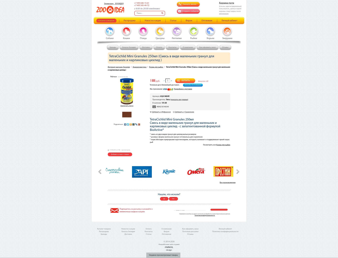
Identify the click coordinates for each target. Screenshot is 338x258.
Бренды (113, 47)
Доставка (146, 47)
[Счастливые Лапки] (115, 171)
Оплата (159, 47)
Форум (189, 21)
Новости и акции (153, 21)
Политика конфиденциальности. (205, 215)
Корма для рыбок (156, 67)
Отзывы (225, 47)
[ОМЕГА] (196, 171)
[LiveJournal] (136, 124)
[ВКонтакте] (125, 124)
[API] (142, 171)
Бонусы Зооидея (129, 47)
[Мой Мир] (133, 124)
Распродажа (129, 21)
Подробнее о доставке (183, 89)
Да (164, 199)
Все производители (228, 183)
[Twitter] (128, 124)
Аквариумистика (139, 67)
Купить (186, 81)
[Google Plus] (139, 124)
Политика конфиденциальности (225, 232)
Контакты (172, 47)
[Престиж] (223, 171)
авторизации (223, 14)
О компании (188, 47)
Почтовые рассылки (190, 232)
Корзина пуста (226, 3)
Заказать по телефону (192, 85)
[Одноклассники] (130, 124)
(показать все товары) (179, 100)
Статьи (173, 21)
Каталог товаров (106, 21)
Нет (173, 199)
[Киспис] (169, 171)
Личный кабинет (229, 21)
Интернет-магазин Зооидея (119, 67)
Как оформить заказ (207, 47)
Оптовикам (206, 21)
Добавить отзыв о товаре (120, 154)
